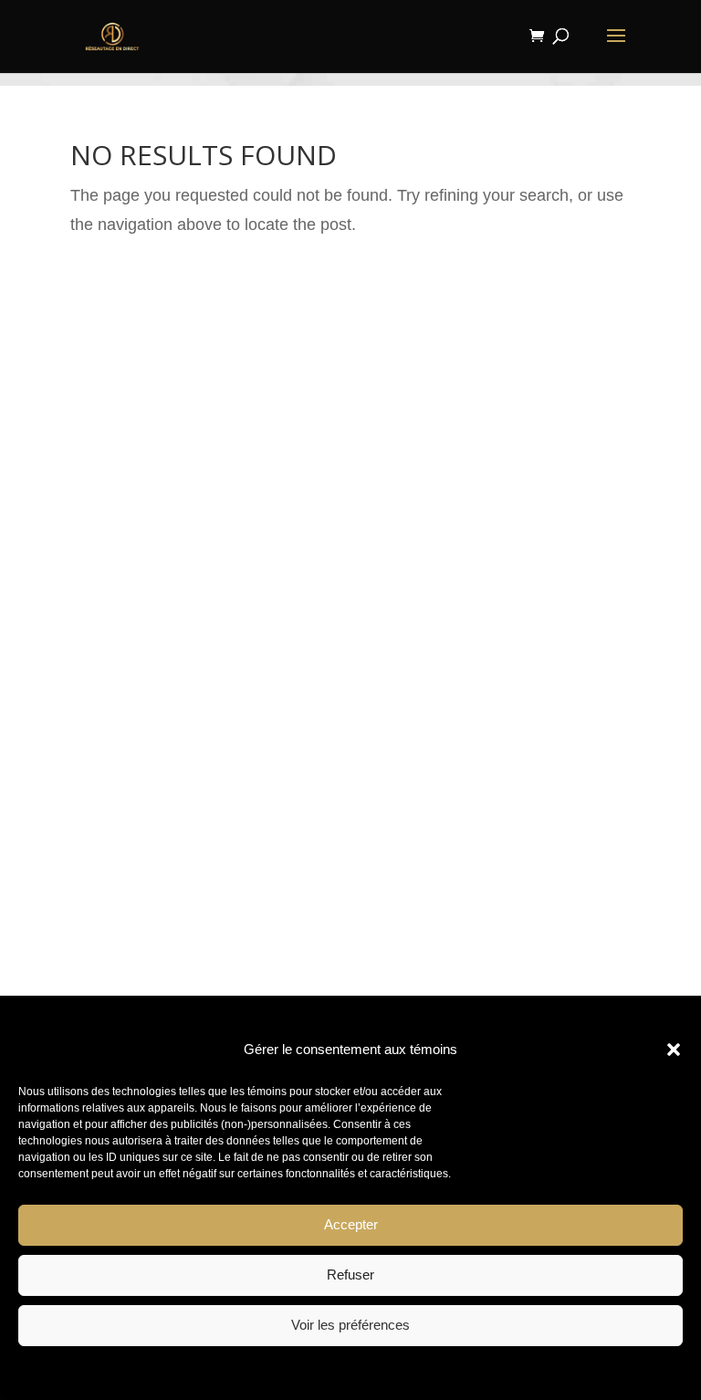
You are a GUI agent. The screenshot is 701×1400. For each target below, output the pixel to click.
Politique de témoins (268, 1371)
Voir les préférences (350, 1324)
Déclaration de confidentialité (401, 1371)
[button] (673, 1049)
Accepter (351, 1224)
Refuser (350, 1274)
